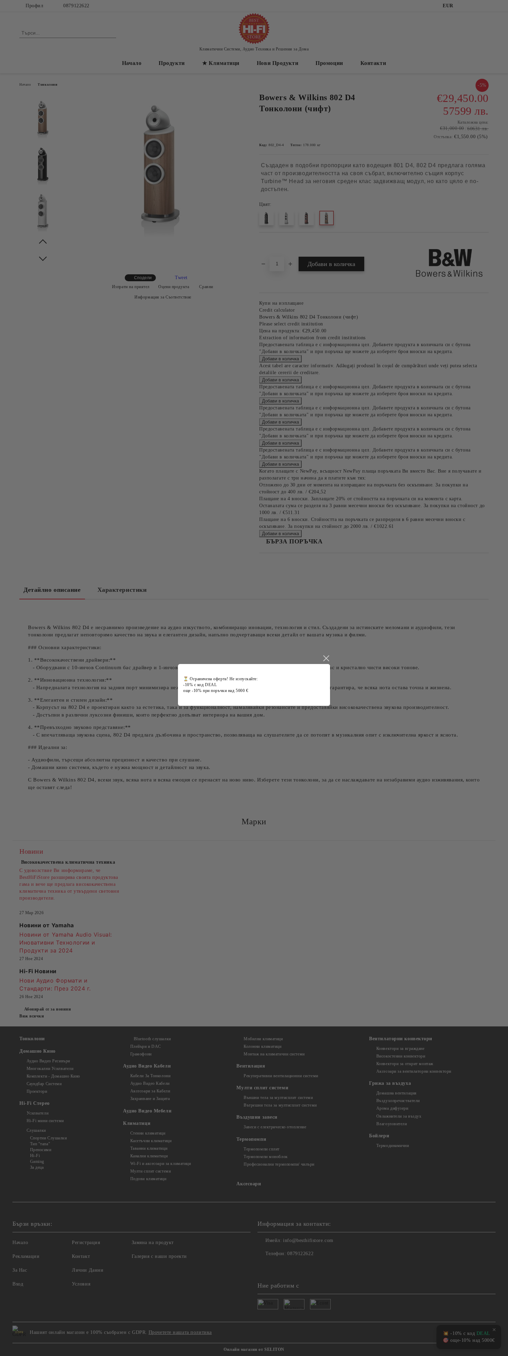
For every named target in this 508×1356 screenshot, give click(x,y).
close (326, 658)
